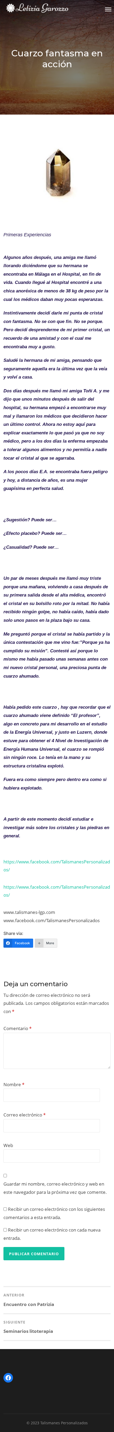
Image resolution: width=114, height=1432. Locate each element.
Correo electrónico (24, 1115)
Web (8, 1145)
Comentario (17, 1028)
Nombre (13, 1084)
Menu (108, 9)
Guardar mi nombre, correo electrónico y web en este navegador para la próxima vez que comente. (55, 1188)
